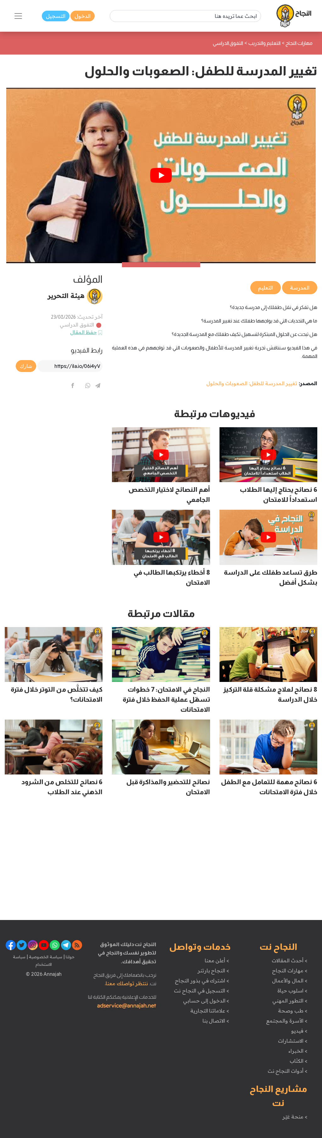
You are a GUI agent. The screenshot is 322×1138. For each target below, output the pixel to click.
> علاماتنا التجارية (209, 1011)
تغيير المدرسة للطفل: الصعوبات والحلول (251, 383)
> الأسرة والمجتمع (286, 1021)
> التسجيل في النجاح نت (201, 990)
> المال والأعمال (289, 980)
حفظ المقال (83, 332)
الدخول (83, 16)
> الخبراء (298, 1051)
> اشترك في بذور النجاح (202, 980)
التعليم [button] (265, 287)
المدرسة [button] (299, 287)
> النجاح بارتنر (213, 970)
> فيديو (299, 1031)
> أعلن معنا (217, 960)
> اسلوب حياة (292, 990)
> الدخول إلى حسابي (206, 1000)
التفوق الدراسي (77, 325)
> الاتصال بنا (216, 1021)
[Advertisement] (54, 447)
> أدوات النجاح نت (288, 1071)
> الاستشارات (293, 1041)
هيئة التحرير (66, 295)
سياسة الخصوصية (45, 956)
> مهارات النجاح (289, 970)
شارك (26, 366)
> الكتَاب (299, 1061)
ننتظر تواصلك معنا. (126, 983)
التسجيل (55, 16)
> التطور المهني (289, 1000)
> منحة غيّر (294, 1117)
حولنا (70, 956)
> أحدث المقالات (289, 960)
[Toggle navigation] (18, 16)
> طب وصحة (292, 1011)
